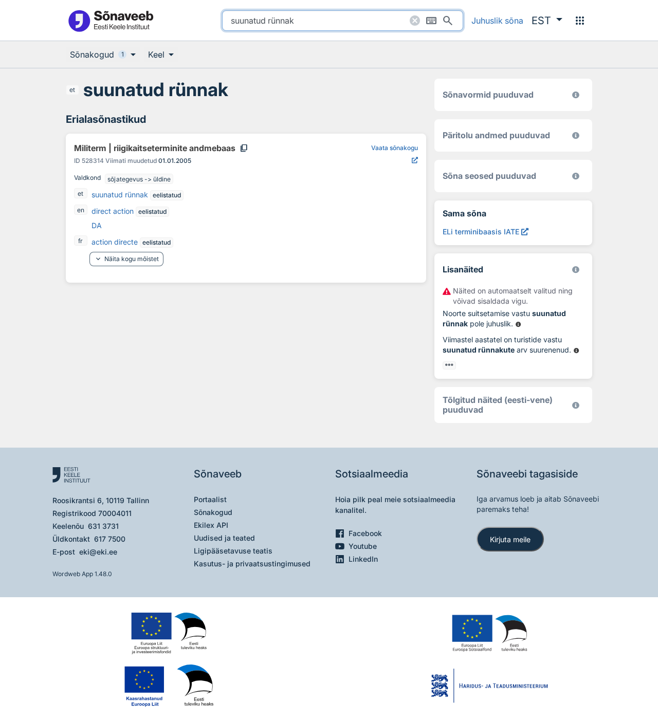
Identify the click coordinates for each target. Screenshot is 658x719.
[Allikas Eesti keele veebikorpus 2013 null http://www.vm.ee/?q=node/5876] (576, 351)
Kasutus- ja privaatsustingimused (252, 563)
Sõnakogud (213, 512)
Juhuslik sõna (497, 20)
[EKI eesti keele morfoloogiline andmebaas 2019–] (576, 95)
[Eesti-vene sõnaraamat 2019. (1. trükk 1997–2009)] (576, 405)
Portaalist (210, 499)
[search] (342, 20)
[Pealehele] (110, 20)
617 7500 (109, 538)
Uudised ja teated (224, 537)
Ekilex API (211, 525)
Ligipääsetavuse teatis (233, 550)
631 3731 (103, 526)
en (80, 210)
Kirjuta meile (510, 539)
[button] (547, 20)
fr (80, 241)
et (72, 90)
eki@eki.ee (98, 551)
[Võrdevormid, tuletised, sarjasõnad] (576, 176)
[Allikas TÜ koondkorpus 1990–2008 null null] (518, 324)
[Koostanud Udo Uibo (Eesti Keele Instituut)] (576, 135)
